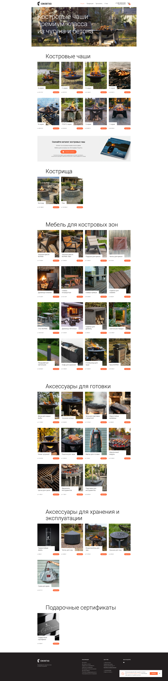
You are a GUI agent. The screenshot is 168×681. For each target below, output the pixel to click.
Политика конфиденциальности (89, 672)
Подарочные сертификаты (88, 665)
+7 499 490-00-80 (107, 670)
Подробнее (56, 92)
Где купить (99, 3)
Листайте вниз (48, 40)
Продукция (90, 3)
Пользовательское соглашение (89, 673)
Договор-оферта (86, 670)
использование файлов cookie (134, 673)
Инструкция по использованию (89, 669)
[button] (83, 40)
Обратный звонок (122, 4)
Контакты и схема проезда (110, 667)
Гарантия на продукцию (87, 667)
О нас (106, 3)
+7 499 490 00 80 (121, 3)
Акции (82, 3)
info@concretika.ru (108, 672)
